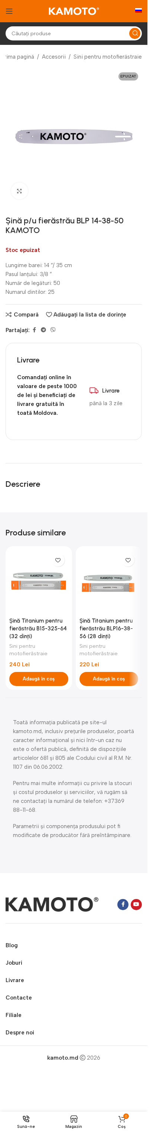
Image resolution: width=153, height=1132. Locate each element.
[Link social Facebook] (34, 330)
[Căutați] (134, 33)
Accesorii (54, 56)
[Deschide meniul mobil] (9, 11)
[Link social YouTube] (136, 904)
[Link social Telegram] (43, 330)
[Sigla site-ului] (74, 10)
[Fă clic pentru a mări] (19, 191)
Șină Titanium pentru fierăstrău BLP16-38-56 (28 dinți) (106, 628)
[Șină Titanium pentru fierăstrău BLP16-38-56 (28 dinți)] (109, 582)
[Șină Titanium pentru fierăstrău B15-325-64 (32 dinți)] (38, 582)
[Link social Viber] (53, 330)
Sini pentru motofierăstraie (108, 56)
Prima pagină (17, 56)
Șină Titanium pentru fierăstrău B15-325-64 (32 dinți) (38, 628)
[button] (38, 679)
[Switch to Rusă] (138, 11)
